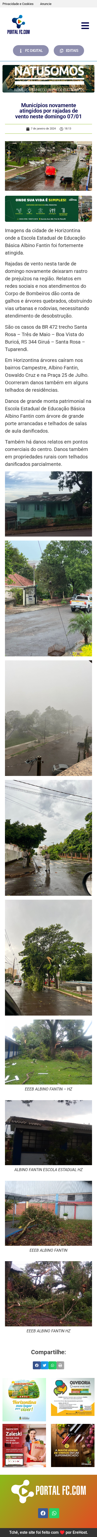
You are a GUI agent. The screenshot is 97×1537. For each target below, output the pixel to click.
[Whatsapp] (54, 1513)
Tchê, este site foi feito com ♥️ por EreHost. (48, 1532)
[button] (37, 1365)
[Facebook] (43, 1513)
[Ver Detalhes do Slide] (24, 1399)
